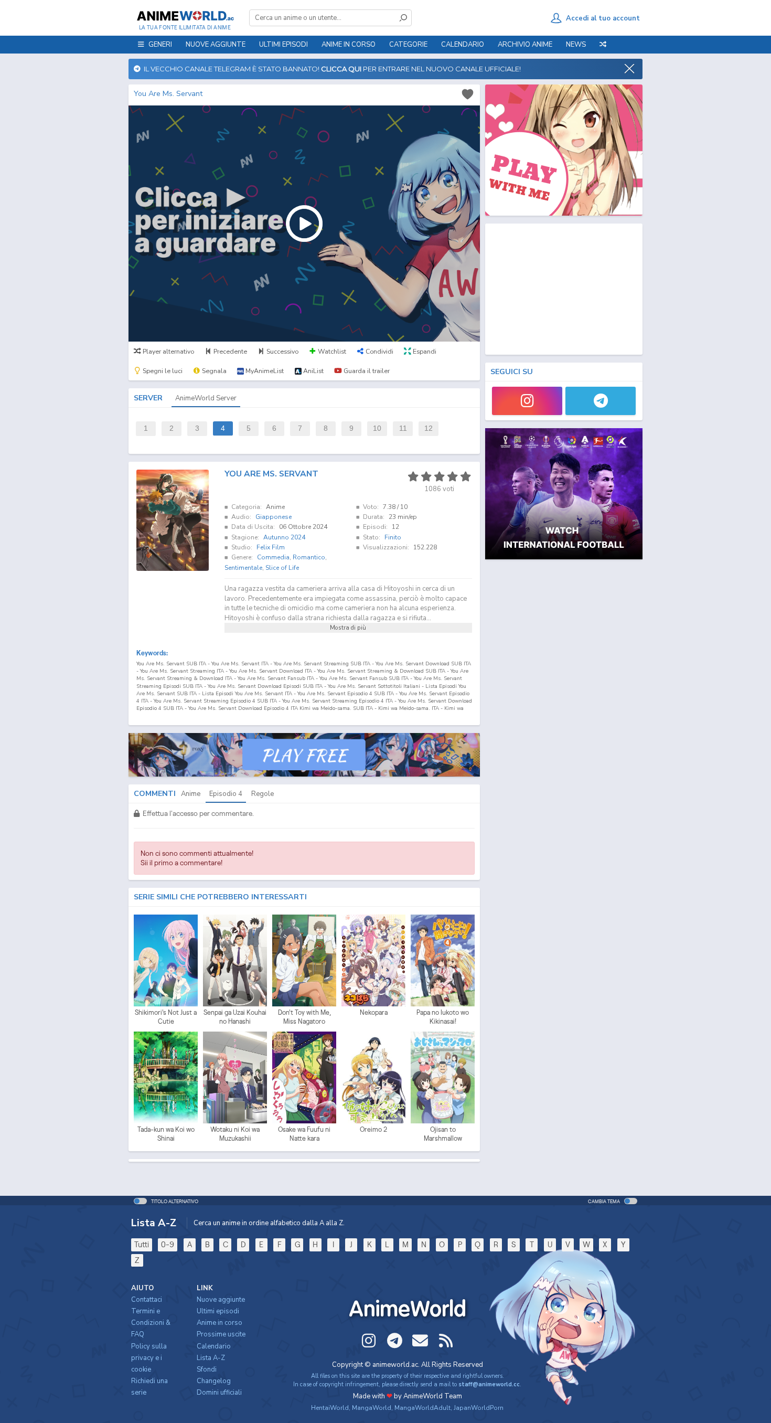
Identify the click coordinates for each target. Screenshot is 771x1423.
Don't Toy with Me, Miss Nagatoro (304, 1017)
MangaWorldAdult (422, 1408)
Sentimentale (243, 568)
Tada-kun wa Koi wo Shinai (166, 1134)
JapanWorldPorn (479, 1408)
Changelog (214, 1381)
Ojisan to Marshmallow (443, 1134)
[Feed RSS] (445, 1340)
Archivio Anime (525, 44)
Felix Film (270, 547)
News (576, 44)
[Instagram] (527, 401)
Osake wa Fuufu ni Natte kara (304, 1134)
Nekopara (374, 1012)
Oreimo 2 (373, 1129)
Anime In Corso (349, 44)
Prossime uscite (221, 1334)
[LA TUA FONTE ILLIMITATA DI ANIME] (185, 16)
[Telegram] (600, 401)
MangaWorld (371, 1408)
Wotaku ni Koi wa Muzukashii (235, 1134)
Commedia (273, 557)
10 (377, 428)
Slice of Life (282, 568)
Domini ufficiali (219, 1392)
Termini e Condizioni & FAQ (150, 1323)
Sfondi (207, 1369)
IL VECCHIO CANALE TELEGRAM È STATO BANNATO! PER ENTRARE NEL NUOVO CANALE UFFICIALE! (331, 69)
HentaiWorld (330, 1408)
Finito (392, 537)
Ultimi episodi (283, 44)
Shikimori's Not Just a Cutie (166, 1017)
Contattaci (146, 1299)
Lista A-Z (211, 1358)
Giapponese (273, 517)
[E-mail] (420, 1340)
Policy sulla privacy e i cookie (149, 1358)
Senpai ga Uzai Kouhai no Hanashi (235, 1017)
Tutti (141, 1244)
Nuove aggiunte (215, 44)
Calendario (462, 44)
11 (403, 428)
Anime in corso (219, 1323)
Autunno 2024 (284, 537)
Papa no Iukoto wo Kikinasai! (442, 1017)
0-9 (167, 1244)
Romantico (309, 557)
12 (428, 428)
